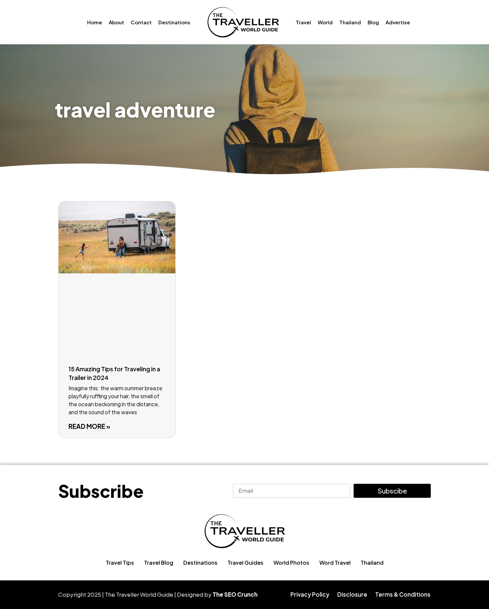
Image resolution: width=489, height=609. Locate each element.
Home (94, 22)
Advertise (398, 22)
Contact (141, 22)
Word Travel (335, 562)
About (116, 22)
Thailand (350, 22)
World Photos (291, 562)
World (325, 22)
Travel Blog (158, 562)
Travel (303, 22)
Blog (373, 22)
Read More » (89, 426)
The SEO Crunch (235, 594)
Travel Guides (245, 562)
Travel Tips (120, 562)
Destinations (174, 22)
